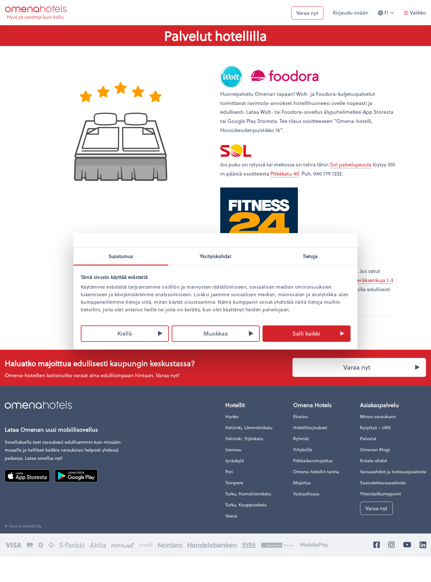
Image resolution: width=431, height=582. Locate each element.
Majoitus (302, 482)
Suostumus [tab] (121, 255)
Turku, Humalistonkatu (248, 493)
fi (391, 15)
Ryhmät (301, 438)
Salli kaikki (306, 333)
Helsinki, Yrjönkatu (244, 438)
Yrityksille (302, 449)
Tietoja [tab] (310, 255)
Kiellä (124, 333)
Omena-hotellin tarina (316, 471)
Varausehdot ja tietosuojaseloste (393, 471)
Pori (229, 471)
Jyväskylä (234, 460)
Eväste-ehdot (373, 460)
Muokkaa (216, 333)
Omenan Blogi (375, 449)
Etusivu (300, 416)
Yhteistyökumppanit (380, 493)
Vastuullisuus (306, 493)
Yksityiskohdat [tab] (215, 255)
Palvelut (368, 438)
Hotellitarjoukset (310, 427)
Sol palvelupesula (350, 164)
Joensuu (233, 449)
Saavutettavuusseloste (383, 482)
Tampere (234, 482)
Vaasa (231, 515)
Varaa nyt (307, 12)
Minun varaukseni (378, 416)
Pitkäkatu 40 (284, 173)
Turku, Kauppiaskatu (246, 504)
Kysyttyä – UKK (375, 427)
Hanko (232, 416)
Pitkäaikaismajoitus (313, 460)
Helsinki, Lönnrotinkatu (248, 427)
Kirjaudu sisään (351, 12)
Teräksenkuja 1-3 (374, 280)
